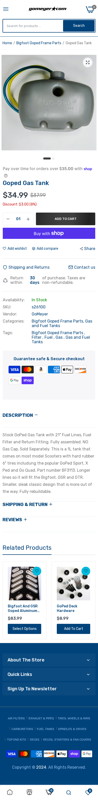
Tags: (8, 333)
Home (7, 43)
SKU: (7, 307)
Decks (34, 739)
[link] (36, 571)
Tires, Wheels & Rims (74, 718)
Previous (9, 600)
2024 (41, 767)
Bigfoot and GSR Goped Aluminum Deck (23, 608)
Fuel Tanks (45, 729)
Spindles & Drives (72, 729)
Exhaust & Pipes (41, 718)
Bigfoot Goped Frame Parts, (58, 321)
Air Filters (16, 718)
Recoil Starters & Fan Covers (67, 739)
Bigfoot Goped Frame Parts (38, 43)
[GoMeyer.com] (47, 9)
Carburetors (22, 729)
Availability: (14, 300)
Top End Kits (16, 739)
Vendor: (10, 314)
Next (89, 600)
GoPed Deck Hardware (67, 608)
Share (89, 248)
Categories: (13, 321)
